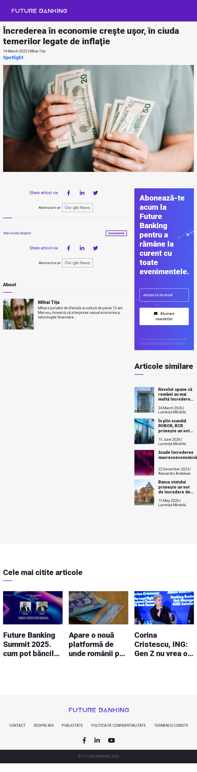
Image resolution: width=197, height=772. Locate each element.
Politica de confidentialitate (118, 725)
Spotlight (13, 57)
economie (116, 233)
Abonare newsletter (164, 316)
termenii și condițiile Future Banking (164, 343)
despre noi (44, 725)
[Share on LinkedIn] (82, 192)
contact (17, 725)
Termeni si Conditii (171, 725)
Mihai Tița (49, 302)
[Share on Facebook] (68, 192)
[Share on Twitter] (95, 192)
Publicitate (72, 725)
